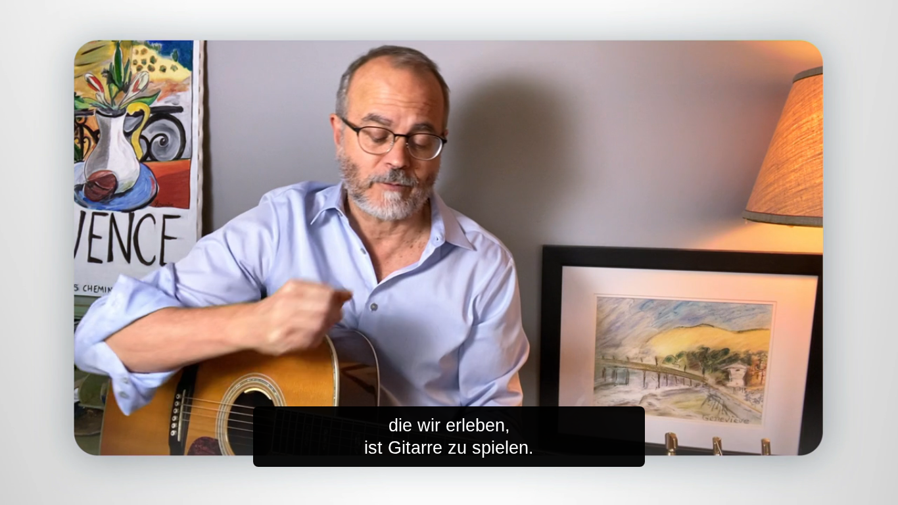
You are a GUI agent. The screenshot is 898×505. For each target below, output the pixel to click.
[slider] (475, 492)
